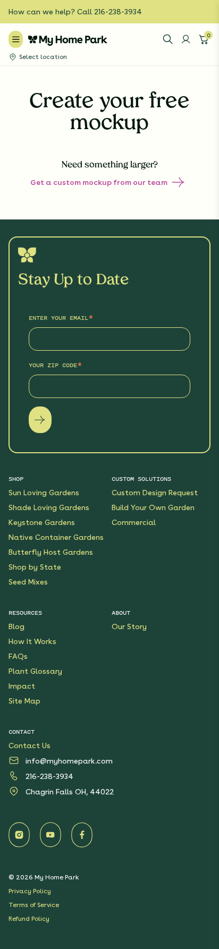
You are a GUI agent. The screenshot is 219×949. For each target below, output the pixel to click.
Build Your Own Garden (153, 507)
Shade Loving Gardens (49, 507)
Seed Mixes (28, 582)
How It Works (32, 641)
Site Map (24, 701)
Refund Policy (29, 918)
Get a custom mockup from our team (98, 182)
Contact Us (29, 745)
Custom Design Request (155, 492)
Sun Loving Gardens (44, 492)
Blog (16, 626)
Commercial (134, 522)
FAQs (18, 656)
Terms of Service (34, 905)
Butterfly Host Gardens (51, 552)
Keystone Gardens (42, 522)
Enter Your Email (58, 317)
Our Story (129, 626)
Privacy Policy (30, 891)
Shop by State (35, 567)
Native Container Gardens (56, 537)
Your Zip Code (53, 365)
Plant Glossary (35, 671)
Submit (40, 419)
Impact (22, 686)
